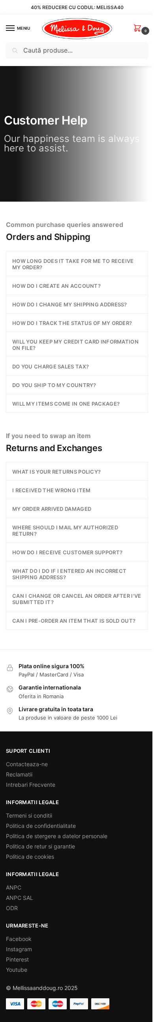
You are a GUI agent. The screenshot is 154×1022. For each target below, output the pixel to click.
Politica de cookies (30, 856)
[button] (139, 28)
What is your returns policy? (56, 471)
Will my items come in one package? (66, 403)
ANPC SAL (19, 897)
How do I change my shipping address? (69, 304)
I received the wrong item (51, 490)
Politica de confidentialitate (41, 825)
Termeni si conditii (29, 815)
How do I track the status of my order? (72, 323)
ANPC (13, 887)
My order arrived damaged (51, 509)
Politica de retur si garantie (40, 846)
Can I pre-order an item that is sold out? (73, 621)
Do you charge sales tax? (50, 366)
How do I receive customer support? (67, 552)
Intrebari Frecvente (30, 784)
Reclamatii (19, 774)
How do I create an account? (56, 286)
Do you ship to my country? (54, 385)
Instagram (19, 949)
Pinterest (17, 959)
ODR (12, 908)
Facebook (19, 938)
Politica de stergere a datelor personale (56, 836)
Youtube (16, 969)
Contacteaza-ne (27, 764)
